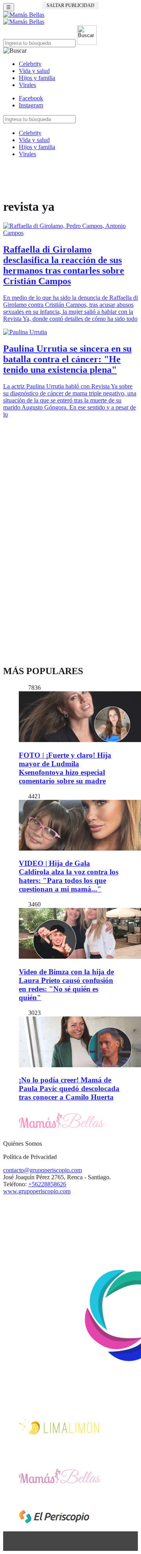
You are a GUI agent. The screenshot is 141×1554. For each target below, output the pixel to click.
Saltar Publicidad (70, 5)
